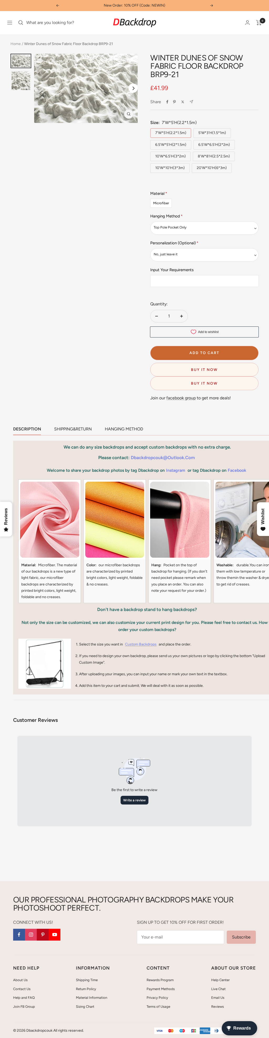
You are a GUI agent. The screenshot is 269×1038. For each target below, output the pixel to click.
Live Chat (218, 989)
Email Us (217, 998)
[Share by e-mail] (191, 101)
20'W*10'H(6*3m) (212, 168)
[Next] (133, 88)
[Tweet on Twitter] (182, 102)
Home (16, 44)
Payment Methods (161, 989)
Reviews (217, 1007)
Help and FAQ (24, 998)
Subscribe (241, 937)
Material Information (91, 998)
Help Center (220, 980)
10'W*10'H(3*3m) (170, 168)
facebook (237, 470)
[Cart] (259, 22)
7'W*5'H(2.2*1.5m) (170, 133)
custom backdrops (141, 644)
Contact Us (21, 989)
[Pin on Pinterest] (174, 102)
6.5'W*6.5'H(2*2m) (214, 144)
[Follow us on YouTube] (54, 935)
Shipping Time (87, 980)
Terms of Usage (158, 1007)
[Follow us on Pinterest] (43, 935)
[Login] (247, 22)
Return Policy (86, 989)
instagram (175, 470)
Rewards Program (160, 980)
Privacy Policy (157, 998)
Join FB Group (24, 1007)
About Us (20, 980)
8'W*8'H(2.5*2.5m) (214, 156)
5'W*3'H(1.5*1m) (212, 133)
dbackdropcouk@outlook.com (163, 457)
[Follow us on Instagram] (31, 935)
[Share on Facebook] (167, 102)
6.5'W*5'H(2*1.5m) (170, 144)
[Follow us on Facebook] (19, 935)
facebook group (181, 397)
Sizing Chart (85, 1007)
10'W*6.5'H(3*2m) (170, 156)
